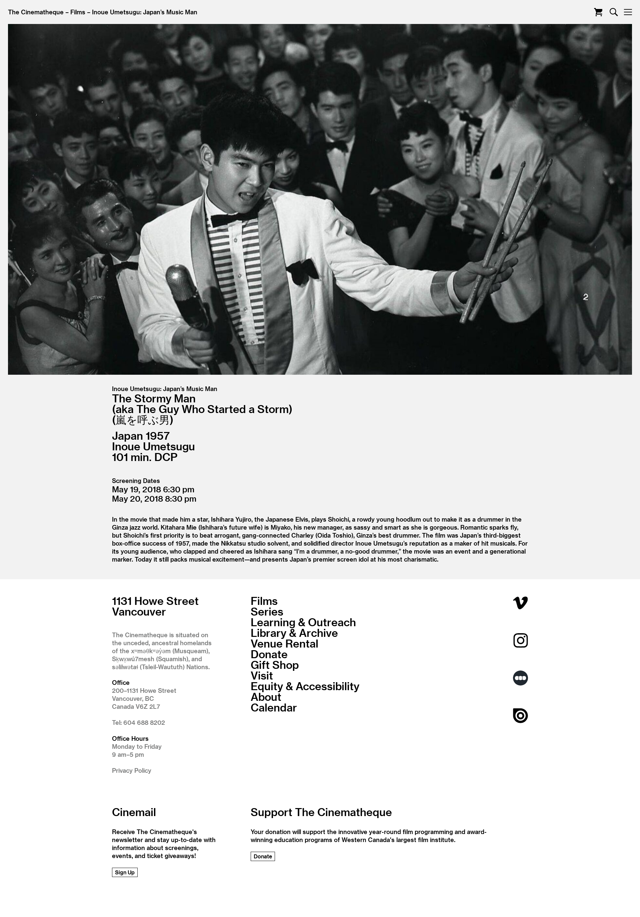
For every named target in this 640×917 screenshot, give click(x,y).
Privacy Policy (131, 770)
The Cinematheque (36, 11)
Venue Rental (284, 643)
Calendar (274, 707)
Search (614, 12)
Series (267, 611)
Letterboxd (520, 678)
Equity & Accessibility (305, 686)
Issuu (520, 715)
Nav (628, 12)
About (266, 696)
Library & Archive (294, 632)
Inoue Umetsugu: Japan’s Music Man (144, 11)
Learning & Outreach (303, 622)
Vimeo (520, 602)
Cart (598, 12)
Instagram (520, 640)
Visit (262, 675)
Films (77, 11)
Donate (269, 654)
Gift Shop (275, 664)
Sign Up (125, 872)
